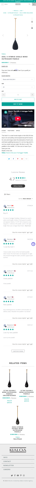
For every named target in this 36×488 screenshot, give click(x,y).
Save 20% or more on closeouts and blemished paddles (18, 1)
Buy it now (18, 104)
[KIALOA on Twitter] (12, 475)
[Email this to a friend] (26, 159)
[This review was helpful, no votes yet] (28, 232)
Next (21, 10)
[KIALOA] (18, 4)
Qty (3, 91)
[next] (27, 35)
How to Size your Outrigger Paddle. (15, 153)
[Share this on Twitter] (9, 159)
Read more (28, 226)
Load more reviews (18, 351)
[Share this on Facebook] (13, 159)
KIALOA (10, 481)
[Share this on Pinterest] (18, 159)
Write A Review (18, 186)
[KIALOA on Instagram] (24, 475)
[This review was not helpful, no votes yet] (31, 232)
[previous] (3, 35)
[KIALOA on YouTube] (18, 475)
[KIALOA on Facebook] (15, 475)
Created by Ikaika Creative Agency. (23, 481)
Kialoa (4, 54)
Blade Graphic (6, 76)
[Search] (30, 4)
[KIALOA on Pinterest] (21, 475)
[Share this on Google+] (22, 159)
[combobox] (26, 198)
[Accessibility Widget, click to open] (33, 244)
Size (3, 83)
